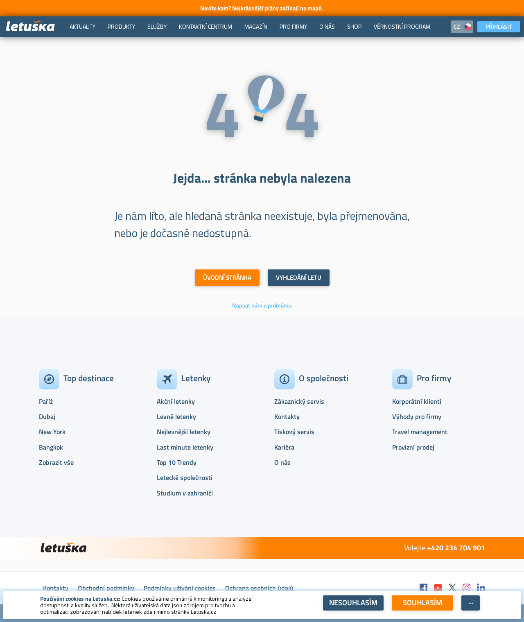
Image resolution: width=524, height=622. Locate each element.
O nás (282, 462)
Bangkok (51, 447)
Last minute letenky (185, 447)
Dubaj (47, 416)
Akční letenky (176, 401)
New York (52, 432)
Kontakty (287, 416)
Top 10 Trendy (176, 462)
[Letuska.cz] (30, 26)
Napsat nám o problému (262, 305)
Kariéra (284, 447)
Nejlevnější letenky (183, 432)
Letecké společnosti (184, 477)
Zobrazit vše (56, 462)
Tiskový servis (294, 432)
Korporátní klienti (416, 401)
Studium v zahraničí (185, 493)
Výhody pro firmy (416, 416)
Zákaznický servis (299, 401)
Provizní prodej (413, 447)
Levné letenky (176, 416)
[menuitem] (82, 26)
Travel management (419, 432)
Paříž (46, 401)
